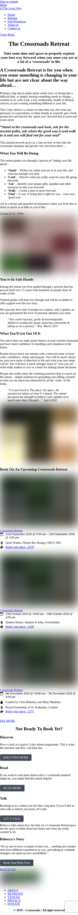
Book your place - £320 (19, 626)
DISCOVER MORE (15, 757)
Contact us (14, 28)
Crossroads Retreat (11, 530)
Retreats (12, 18)
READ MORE (12, 788)
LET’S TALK (11, 818)
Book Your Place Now (16, 862)
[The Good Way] (11, 8)
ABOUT (13, 890)
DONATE (14, 903)
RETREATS (15, 893)
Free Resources (17, 21)
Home (11, 14)
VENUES (14, 897)
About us (13, 24)
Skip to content (9, 1)
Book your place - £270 (19, 547)
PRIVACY (14, 900)
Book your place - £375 (19, 711)
